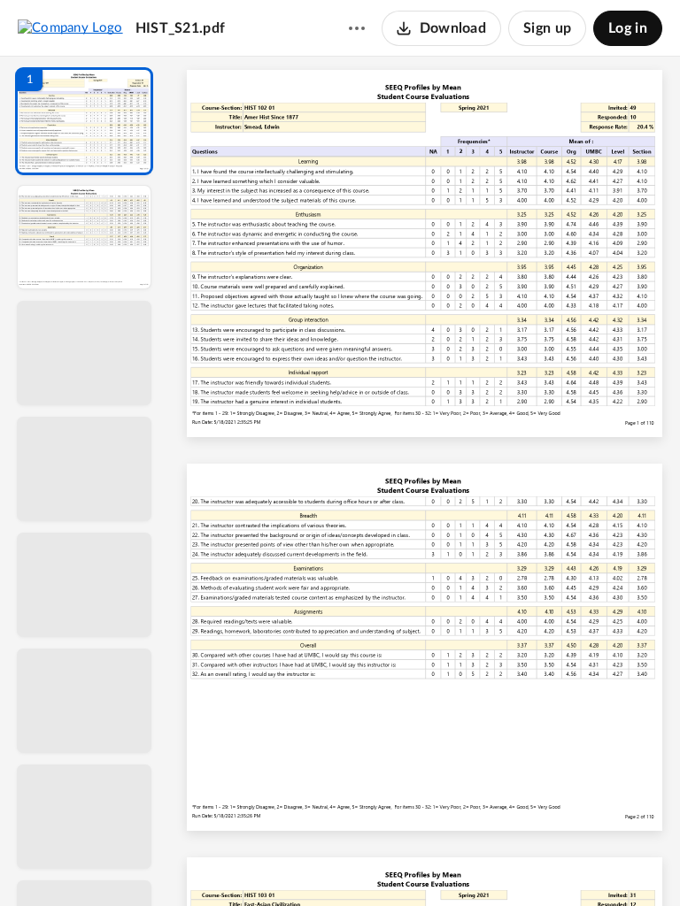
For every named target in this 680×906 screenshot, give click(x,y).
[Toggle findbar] (291, 862)
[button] (84, 121)
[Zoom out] (429, 862)
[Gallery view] (559, 862)
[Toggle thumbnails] (259, 862)
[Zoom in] (489, 862)
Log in (627, 28)
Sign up (547, 28)
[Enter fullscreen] (590, 862)
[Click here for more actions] (357, 28)
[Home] (70, 27)
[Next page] (392, 862)
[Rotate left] (525, 862)
